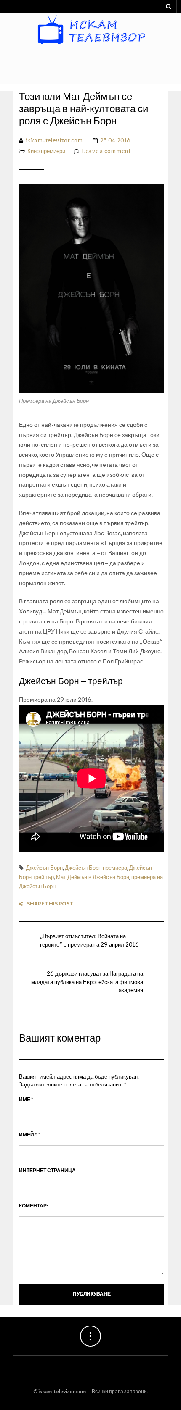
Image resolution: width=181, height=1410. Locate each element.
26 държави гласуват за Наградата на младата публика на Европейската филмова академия (87, 982)
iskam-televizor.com (54, 140)
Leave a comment (106, 151)
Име (26, 1099)
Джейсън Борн (44, 868)
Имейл (29, 1134)
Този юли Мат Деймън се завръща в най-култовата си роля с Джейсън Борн (83, 109)
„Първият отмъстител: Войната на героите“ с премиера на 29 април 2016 (89, 940)
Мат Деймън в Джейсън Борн (92, 877)
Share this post (50, 903)
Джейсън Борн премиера (96, 868)
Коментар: (33, 1205)
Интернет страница (47, 1170)
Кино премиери (46, 151)
